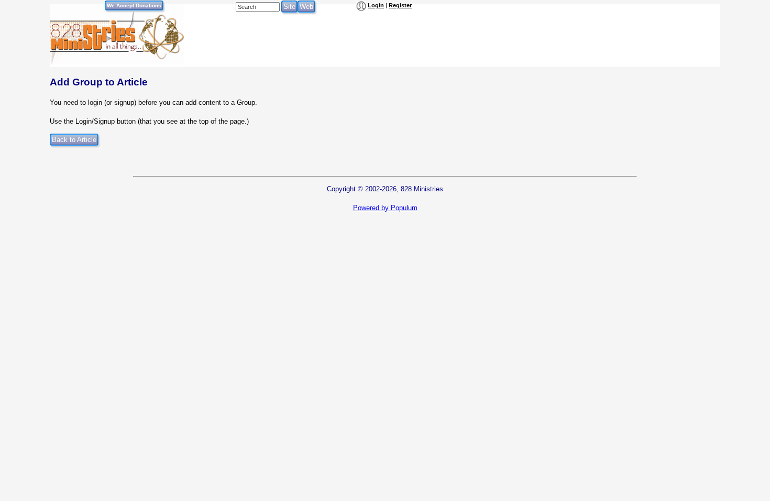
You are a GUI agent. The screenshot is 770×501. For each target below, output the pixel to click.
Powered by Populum (385, 208)
